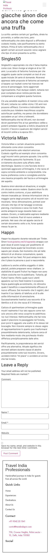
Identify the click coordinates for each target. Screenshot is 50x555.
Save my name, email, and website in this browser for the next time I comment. (21, 447)
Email (4, 423)
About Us (9, 504)
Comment (6, 379)
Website (5, 433)
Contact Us (10, 509)
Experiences (10, 495)
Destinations (10, 500)
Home (8, 490)
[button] (44, 5)
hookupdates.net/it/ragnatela (21, 241)
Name (5, 412)
